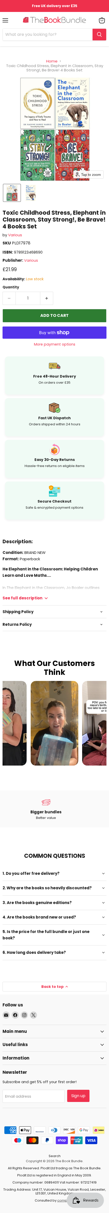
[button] (12, 192)
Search (55, 1156)
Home (52, 61)
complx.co (66, 1200)
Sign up (78, 1096)
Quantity (11, 287)
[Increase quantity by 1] (46, 298)
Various (15, 235)
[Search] (99, 34)
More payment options (54, 344)
